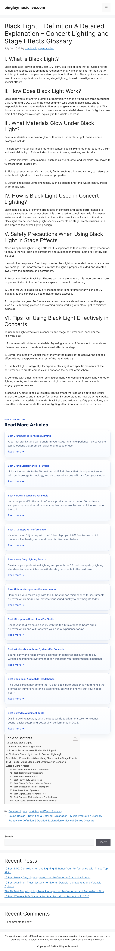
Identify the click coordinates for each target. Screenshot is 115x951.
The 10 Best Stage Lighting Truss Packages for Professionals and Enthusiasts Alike (54, 891)
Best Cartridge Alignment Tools (26, 712)
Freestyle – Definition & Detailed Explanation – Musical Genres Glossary (51, 820)
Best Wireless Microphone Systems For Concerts (36, 649)
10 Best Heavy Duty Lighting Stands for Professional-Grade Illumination (47, 877)
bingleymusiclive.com (24, 7)
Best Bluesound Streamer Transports (31, 787)
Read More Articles (18, 765)
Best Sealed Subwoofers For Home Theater (36, 800)
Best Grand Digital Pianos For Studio (28, 465)
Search (8, 836)
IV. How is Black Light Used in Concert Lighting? (35, 754)
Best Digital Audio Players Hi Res (30, 794)
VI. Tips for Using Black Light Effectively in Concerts (37, 761)
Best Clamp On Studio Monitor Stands (32, 783)
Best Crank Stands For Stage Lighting (29, 435)
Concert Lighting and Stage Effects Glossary (35, 811)
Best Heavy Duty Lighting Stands (27, 559)
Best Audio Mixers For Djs (26, 776)
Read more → (16, 451)
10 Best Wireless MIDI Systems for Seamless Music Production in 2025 (46, 896)
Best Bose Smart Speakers (26, 790)
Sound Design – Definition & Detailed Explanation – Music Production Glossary (55, 815)
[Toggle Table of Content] (73, 738)
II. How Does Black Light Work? (25, 746)
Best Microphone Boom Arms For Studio (31, 619)
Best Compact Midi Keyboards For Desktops (35, 797)
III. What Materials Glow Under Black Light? (32, 750)
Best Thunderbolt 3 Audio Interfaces (31, 769)
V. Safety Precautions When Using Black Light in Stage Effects (43, 758)
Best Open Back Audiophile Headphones (31, 678)
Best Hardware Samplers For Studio (28, 495)
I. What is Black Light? (20, 742)
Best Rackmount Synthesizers (28, 773)
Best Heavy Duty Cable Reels (28, 780)
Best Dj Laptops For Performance (27, 529)
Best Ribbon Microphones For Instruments (32, 589)
